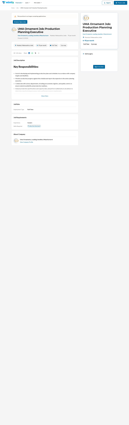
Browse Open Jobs (20, 22)
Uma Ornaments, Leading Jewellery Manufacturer (33, 35)
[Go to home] (8, 3)
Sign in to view (99, 66)
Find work (19, 2)
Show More (44, 96)
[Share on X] (35, 53)
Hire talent (37, 2)
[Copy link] (38, 53)
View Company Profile (26, 142)
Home (12, 8)
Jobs (17, 8)
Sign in (108, 3)
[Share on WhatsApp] (32, 53)
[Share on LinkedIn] (29, 53)
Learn (27, 2)
